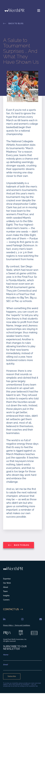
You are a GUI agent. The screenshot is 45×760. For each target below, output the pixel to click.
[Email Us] (40, 619)
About (5, 587)
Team (5, 591)
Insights (6, 595)
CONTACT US (11, 609)
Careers (6, 600)
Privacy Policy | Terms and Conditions (16, 625)
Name (6, 655)
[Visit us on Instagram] (22, 619)
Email (6, 665)
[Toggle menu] (38, 10)
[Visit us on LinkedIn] (4, 619)
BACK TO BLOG (15, 23)
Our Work (7, 583)
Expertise (7, 579)
